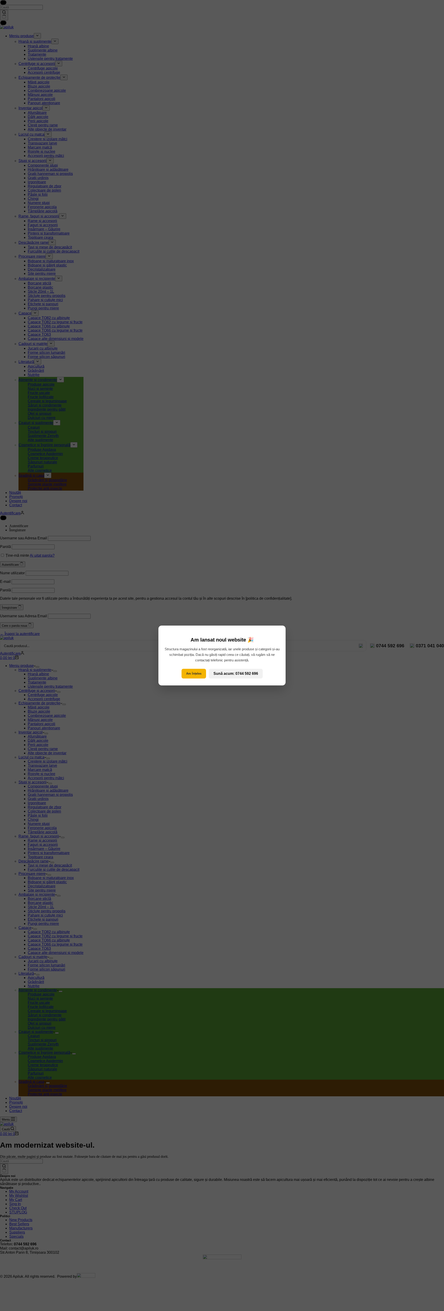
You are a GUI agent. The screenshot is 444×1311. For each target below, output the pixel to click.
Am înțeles (193, 673)
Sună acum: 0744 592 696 (235, 673)
